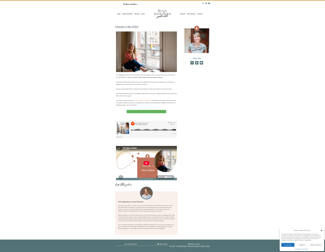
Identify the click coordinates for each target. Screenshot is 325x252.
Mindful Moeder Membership (143, 100)
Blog (143, 14)
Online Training (127, 14)
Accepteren (288, 245)
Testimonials (191, 14)
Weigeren (302, 245)
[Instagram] (203, 3)
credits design (205, 246)
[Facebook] (206, 3)
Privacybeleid (305, 249)
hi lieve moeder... (130, 4)
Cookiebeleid (298, 249)
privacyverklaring (193, 246)
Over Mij (182, 14)
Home (119, 14)
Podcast (137, 14)
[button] (321, 230)
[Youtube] (209, 3)
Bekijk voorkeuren (316, 245)
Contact (200, 14)
